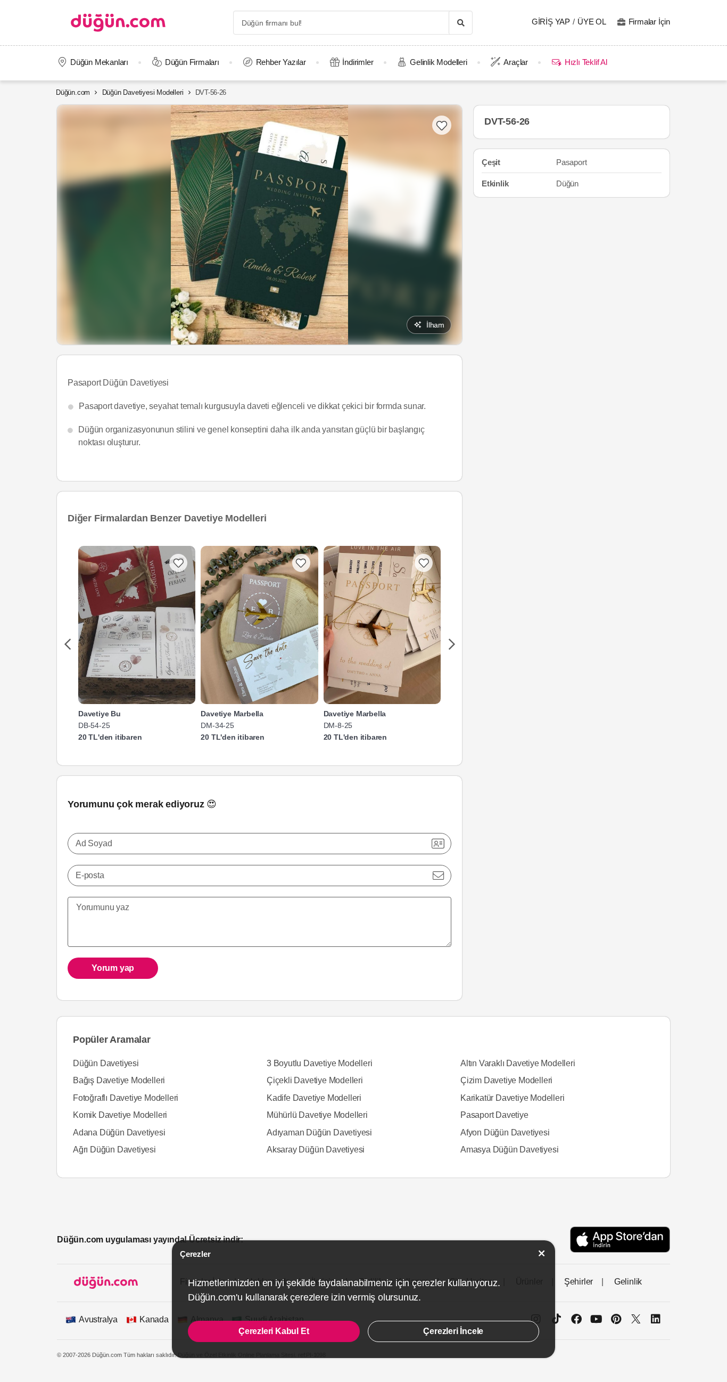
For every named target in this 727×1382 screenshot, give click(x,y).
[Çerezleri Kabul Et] (541, 1253)
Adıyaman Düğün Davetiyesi (319, 1132)
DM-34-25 (217, 725)
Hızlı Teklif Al (586, 62)
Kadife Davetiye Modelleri (314, 1097)
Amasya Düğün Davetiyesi (509, 1149)
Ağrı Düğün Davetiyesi (114, 1149)
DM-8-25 (338, 725)
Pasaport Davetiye (494, 1114)
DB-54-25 (94, 725)
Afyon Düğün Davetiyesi (505, 1132)
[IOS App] (620, 1239)
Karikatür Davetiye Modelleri (512, 1097)
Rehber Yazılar (281, 62)
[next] (451, 645)
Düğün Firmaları (192, 62)
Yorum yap (113, 967)
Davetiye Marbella (232, 713)
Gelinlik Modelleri (438, 62)
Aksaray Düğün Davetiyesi (316, 1149)
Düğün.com (73, 92)
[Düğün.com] (118, 23)
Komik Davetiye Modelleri (120, 1114)
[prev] (67, 645)
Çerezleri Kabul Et (273, 1331)
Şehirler (578, 1281)
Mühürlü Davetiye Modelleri (317, 1114)
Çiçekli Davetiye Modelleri (315, 1080)
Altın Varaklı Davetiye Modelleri (517, 1063)
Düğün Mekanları (99, 62)
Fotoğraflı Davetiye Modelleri (125, 1097)
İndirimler (357, 62)
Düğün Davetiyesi (106, 1063)
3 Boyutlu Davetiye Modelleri (319, 1063)
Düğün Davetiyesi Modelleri (143, 92)
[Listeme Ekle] (178, 563)
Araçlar (515, 62)
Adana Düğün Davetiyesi (119, 1132)
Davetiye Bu (99, 713)
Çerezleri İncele (453, 1331)
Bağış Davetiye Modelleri (119, 1080)
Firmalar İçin (649, 21)
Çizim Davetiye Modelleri (506, 1080)
